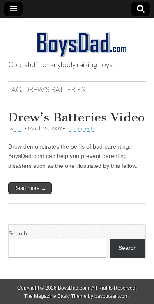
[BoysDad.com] (77, 40)
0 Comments (80, 128)
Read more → (30, 188)
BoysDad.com (73, 288)
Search (18, 233)
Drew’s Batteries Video (76, 117)
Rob (18, 128)
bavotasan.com (111, 296)
